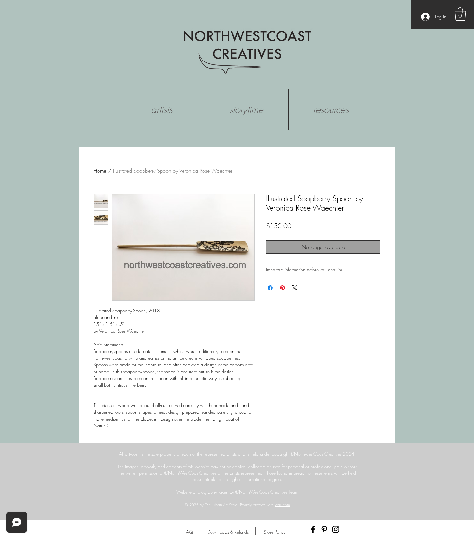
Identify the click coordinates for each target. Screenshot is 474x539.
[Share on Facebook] (270, 288)
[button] (460, 14)
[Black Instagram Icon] (335, 529)
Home (100, 170)
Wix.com (282, 504)
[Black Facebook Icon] (313, 529)
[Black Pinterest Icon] (324, 529)
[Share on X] (295, 288)
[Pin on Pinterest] (282, 288)
